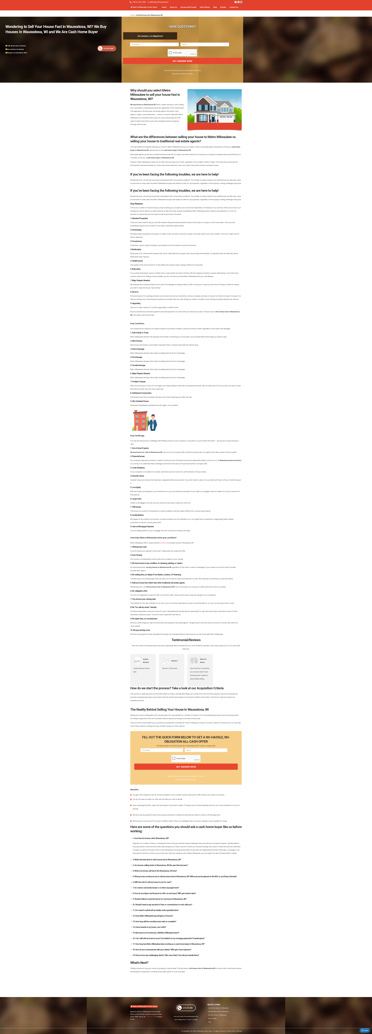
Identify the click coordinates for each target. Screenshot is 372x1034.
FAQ (209, 1022)
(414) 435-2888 (151, 1017)
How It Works (212, 1018)
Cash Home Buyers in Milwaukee (218, 1008)
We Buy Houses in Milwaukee (217, 1015)
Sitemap (239, 1031)
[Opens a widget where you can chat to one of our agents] (364, 1030)
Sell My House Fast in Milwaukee (218, 1011)
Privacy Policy (230, 1031)
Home (132, 15)
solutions (163, 543)
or (158, 2)
